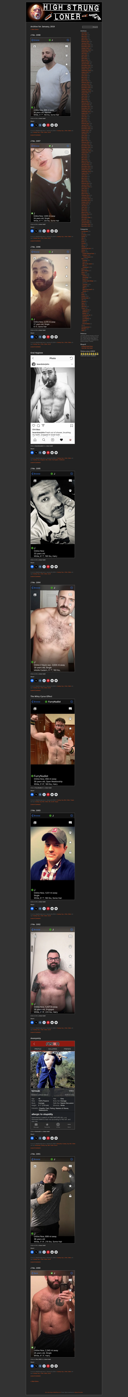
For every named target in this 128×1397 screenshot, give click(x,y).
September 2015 (86, 151)
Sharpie (84, 301)
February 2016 (86, 142)
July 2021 (84, 33)
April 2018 (84, 99)
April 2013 (84, 192)
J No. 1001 (35, 1154)
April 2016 (84, 139)
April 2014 (84, 180)
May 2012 (84, 209)
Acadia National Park (88, 253)
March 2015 (85, 161)
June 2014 (84, 176)
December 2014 (86, 166)
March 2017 (85, 122)
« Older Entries (34, 29)
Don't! (84, 279)
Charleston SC (86, 315)
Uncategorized (86, 327)
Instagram (42, 459)
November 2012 (86, 200)
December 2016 (86, 127)
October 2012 (85, 202)
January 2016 (85, 144)
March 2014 (85, 181)
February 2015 (86, 163)
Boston (84, 313)
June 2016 (84, 135)
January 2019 (85, 84)
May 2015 (84, 157)
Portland (84, 255)
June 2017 (84, 116)
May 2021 (84, 36)
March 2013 (85, 193)
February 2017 (86, 123)
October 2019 (85, 69)
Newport (84, 320)
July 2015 (84, 154)
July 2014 (84, 175)
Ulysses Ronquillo (79, 1392)
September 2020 (86, 50)
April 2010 (84, 216)
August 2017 (85, 113)
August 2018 (85, 93)
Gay (62, 130)
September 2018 (86, 91)
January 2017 (85, 125)
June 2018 (84, 96)
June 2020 (84, 55)
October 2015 (85, 149)
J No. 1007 (35, 141)
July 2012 (84, 205)
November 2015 (86, 147)
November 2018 (86, 87)
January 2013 (85, 197)
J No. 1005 (35, 468)
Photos (83, 296)
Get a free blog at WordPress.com (53, 1392)
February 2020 (86, 62)
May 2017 (84, 118)
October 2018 (85, 89)
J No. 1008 (35, 35)
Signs (83, 303)
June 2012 (84, 207)
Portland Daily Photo (87, 346)
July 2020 (84, 53)
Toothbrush (61, 459)
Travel (83, 308)
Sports (83, 305)
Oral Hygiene (36, 353)
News (83, 272)
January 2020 (85, 63)
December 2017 (86, 106)
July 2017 (84, 115)
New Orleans (85, 270)
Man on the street (87, 264)
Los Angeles (85, 318)
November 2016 (86, 128)
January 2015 (85, 164)
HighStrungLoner (86, 248)
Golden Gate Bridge (87, 281)
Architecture (85, 231)
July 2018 (84, 94)
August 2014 (85, 173)
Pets (83, 293)
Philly (83, 294)
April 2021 (84, 38)
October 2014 (85, 169)
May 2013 (84, 190)
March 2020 (85, 60)
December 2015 (86, 146)
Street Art (84, 306)
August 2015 (85, 152)
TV (82, 325)
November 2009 (86, 217)
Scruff (49, 132)
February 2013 (86, 195)
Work (83, 330)
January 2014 (85, 185)
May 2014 (84, 178)
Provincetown (86, 323)
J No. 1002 (35, 924)
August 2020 (85, 51)
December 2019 (86, 65)
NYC (83, 322)
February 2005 (86, 221)
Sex (83, 299)
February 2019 (86, 82)
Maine (83, 252)
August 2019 (85, 72)
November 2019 (86, 67)
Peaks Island (87, 257)
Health (83, 246)
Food (83, 241)
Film (83, 238)
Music (83, 269)
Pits (49, 801)
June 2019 (84, 75)
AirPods (84, 276)
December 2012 (86, 199)
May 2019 (84, 77)
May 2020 (84, 57)
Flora (83, 240)
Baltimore (85, 311)
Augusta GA (85, 310)
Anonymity (35, 1038)
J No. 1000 (35, 1268)
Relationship (85, 298)
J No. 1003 (35, 810)
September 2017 (86, 111)
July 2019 (84, 74)
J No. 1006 (35, 247)
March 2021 (85, 40)
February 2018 (86, 103)
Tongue (72, 800)
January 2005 (85, 222)
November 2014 (86, 168)
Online (69, 130)
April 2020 (84, 58)
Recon (55, 1145)
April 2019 (84, 79)
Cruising (59, 130)
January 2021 (85, 43)
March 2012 (85, 212)
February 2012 (86, 214)
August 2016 (85, 132)
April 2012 (84, 210)
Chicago (84, 317)
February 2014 (86, 183)
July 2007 (84, 219)
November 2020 (86, 46)
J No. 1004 (35, 582)
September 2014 (86, 171)
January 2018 (85, 104)
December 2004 (86, 224)
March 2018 (85, 101)
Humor (83, 250)
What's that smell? (87, 289)
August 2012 (85, 204)
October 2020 (85, 48)
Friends (84, 243)
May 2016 (84, 137)
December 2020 (86, 45)
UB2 (83, 288)
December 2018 (86, 86)
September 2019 (86, 70)
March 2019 (85, 81)
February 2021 (86, 41)
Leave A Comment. (35, 135)
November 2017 (86, 108)
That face (85, 284)
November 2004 (86, 226)
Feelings (84, 260)
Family (83, 236)
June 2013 (84, 188)
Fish (83, 262)
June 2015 (84, 156)
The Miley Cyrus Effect (41, 696)
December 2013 (86, 187)
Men (66, 130)
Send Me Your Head (87, 348)
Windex (84, 291)
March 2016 (85, 140)
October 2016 (85, 130)
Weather (84, 329)
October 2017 (85, 110)
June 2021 (84, 34)
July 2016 (84, 134)
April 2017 (84, 120)
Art (82, 233)
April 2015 (84, 159)
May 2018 (84, 98)
